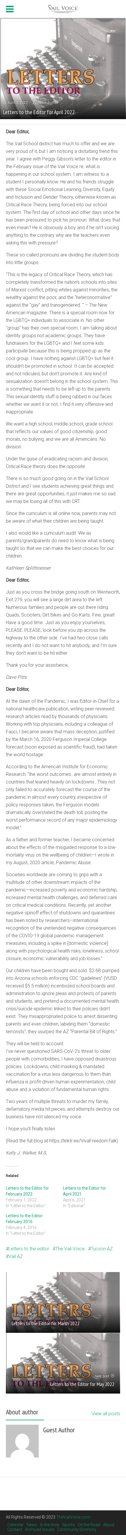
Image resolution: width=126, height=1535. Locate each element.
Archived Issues (39, 1529)
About (108, 1524)
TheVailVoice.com (73, 1517)
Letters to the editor (28, 1249)
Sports (68, 1524)
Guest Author (48, 103)
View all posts (106, 1413)
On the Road (89, 1524)
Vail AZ (15, 1256)
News (32, 1524)
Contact (14, 1529)
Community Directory (76, 1529)
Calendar (15, 1524)
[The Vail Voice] (63, 8)
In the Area (49, 1524)
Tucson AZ (102, 1249)
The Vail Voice (70, 1249)
